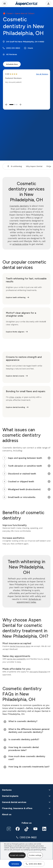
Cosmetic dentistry (19, 206)
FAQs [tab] (48, 166)
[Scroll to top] (8, 166)
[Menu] (4, 3)
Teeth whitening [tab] (14, 166)
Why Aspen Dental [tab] (34, 166)
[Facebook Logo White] (17, 828)
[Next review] (20, 104)
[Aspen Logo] (26, 4)
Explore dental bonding (15, 407)
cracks (18, 397)
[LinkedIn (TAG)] (44, 828)
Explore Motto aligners (15, 332)
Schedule (15, 864)
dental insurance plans (20, 646)
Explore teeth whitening (16, 297)
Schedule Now (12, 64)
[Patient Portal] (48, 3)
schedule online (20, 244)
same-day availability (16, 659)
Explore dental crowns (15, 376)
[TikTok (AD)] (26, 829)
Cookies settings (35, 855)
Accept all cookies (17, 855)
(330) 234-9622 (35, 864)
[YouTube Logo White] (35, 828)
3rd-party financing (38, 672)
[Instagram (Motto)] (8, 828)
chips (11, 397)
